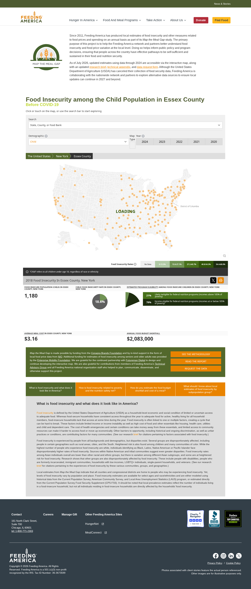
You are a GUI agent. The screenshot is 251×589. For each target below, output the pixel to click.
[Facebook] (216, 556)
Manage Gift (69, 514)
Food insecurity (45, 412)
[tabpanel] (125, 446)
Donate (201, 20)
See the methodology (196, 354)
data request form (147, 67)
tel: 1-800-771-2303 (22, 531)
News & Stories (222, 3)
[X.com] (239, 556)
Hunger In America (82, 20)
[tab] (51, 389)
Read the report (195, 361)
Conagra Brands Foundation (106, 353)
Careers (48, 514)
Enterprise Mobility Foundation (53, 360)
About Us (176, 20)
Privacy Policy (214, 563)
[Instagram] (223, 556)
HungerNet (92, 523)
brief (136, 434)
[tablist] (125, 389)
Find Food (221, 20)
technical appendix (118, 67)
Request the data (196, 368)
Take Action (154, 20)
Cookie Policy (233, 563)
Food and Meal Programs (120, 20)
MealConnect (93, 532)
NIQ (60, 356)
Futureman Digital (135, 360)
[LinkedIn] (231, 556)
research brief (97, 67)
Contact (16, 514)
